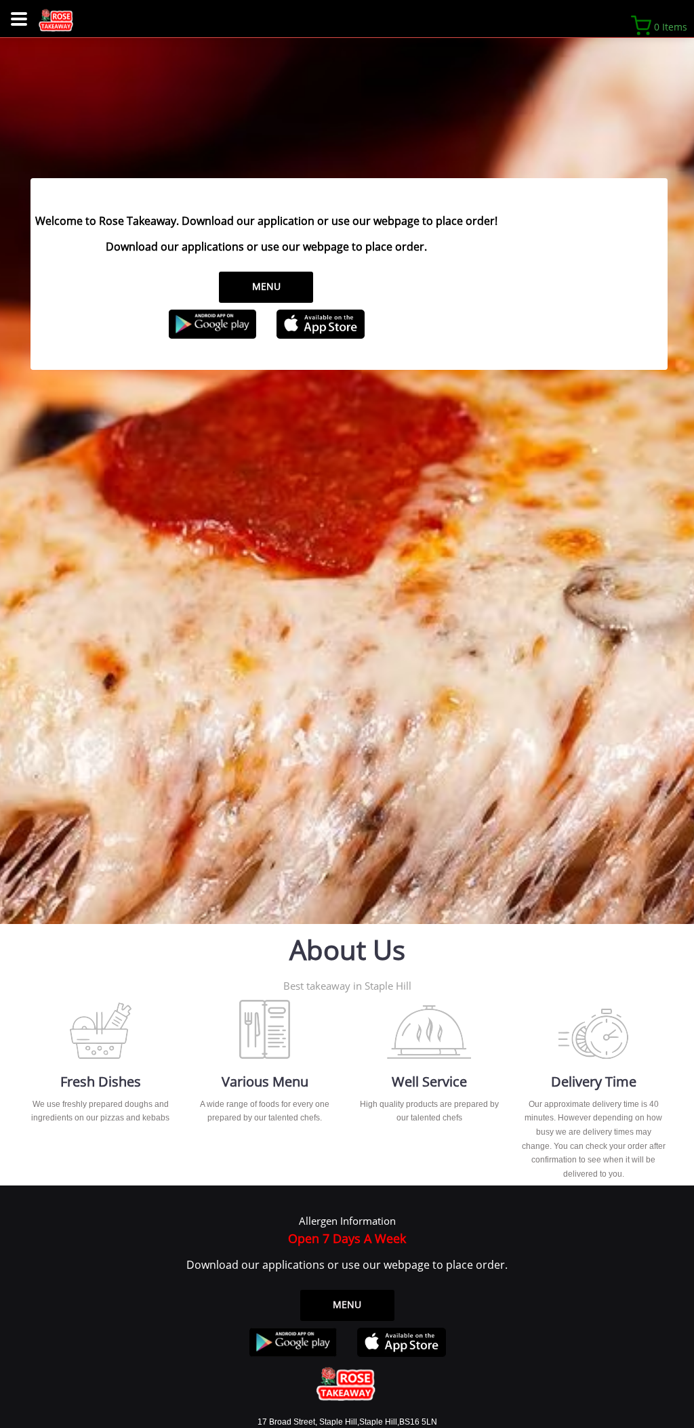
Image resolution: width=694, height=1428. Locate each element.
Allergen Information (347, 1220)
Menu (266, 286)
